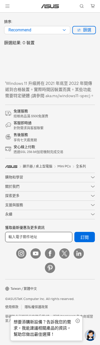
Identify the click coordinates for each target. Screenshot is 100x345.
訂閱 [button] (85, 237)
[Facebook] (50, 253)
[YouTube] (36, 253)
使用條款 (11, 307)
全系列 (81, 166)
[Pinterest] (50, 268)
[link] (50, 6)
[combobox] (37, 30)
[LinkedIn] (79, 253)
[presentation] (64, 30)
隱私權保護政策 (36, 307)
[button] (7, 6)
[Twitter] (64, 253)
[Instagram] (21, 253)
